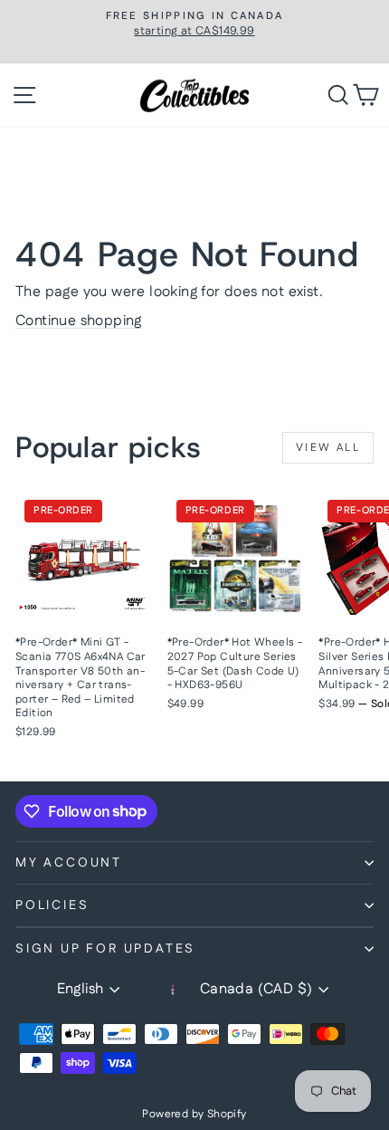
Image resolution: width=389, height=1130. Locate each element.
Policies (52, 905)
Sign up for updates (105, 949)
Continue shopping (78, 321)
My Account (68, 863)
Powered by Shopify (194, 1114)
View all (328, 447)
